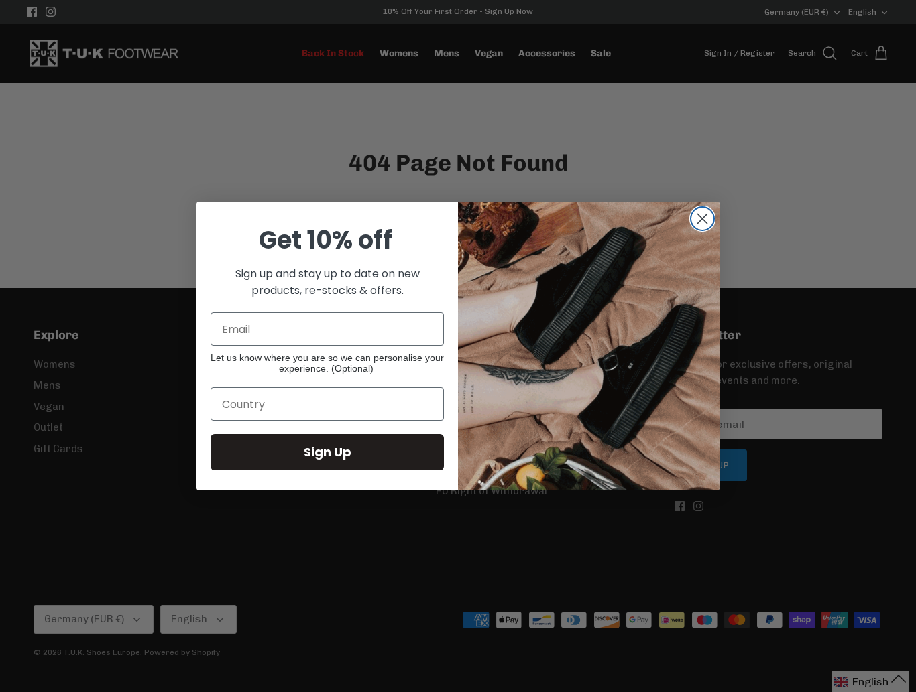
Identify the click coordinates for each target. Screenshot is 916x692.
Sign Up (327, 451)
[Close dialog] (702, 218)
